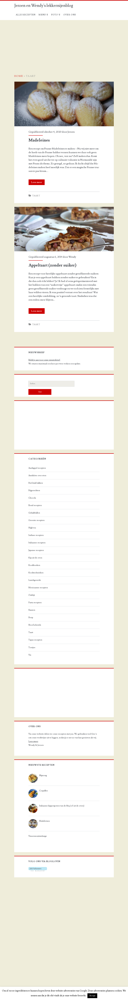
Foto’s (55, 15)
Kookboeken (34, 565)
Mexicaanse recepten (38, 587)
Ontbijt (31, 595)
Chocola (32, 498)
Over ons (69, 15)
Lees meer (38, 183)
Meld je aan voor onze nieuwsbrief (44, 360)
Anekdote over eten (37, 475)
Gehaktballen (34, 513)
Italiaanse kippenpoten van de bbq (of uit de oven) (61, 806)
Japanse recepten (36, 550)
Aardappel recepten (37, 468)
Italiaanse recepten (36, 542)
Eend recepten (35, 505)
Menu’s (43, 15)
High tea (32, 528)
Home (18, 76)
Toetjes (31, 647)
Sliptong (43, 775)
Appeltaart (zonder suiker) (28, 208)
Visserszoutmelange (37, 836)
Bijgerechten (34, 490)
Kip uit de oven (35, 558)
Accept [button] (92, 995)
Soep (30, 617)
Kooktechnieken (35, 572)
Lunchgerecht (34, 580)
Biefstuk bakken (35, 483)
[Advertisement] (64, 43)
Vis (29, 655)
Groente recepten (36, 520)
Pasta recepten (35, 602)
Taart (36, 196)
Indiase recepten (36, 535)
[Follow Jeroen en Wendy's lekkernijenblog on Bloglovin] (37, 870)
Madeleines (20, 83)
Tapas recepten (35, 640)
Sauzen (31, 610)
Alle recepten (26, 15)
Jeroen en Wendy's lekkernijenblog (43, 5)
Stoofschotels (34, 625)
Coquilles (43, 790)
